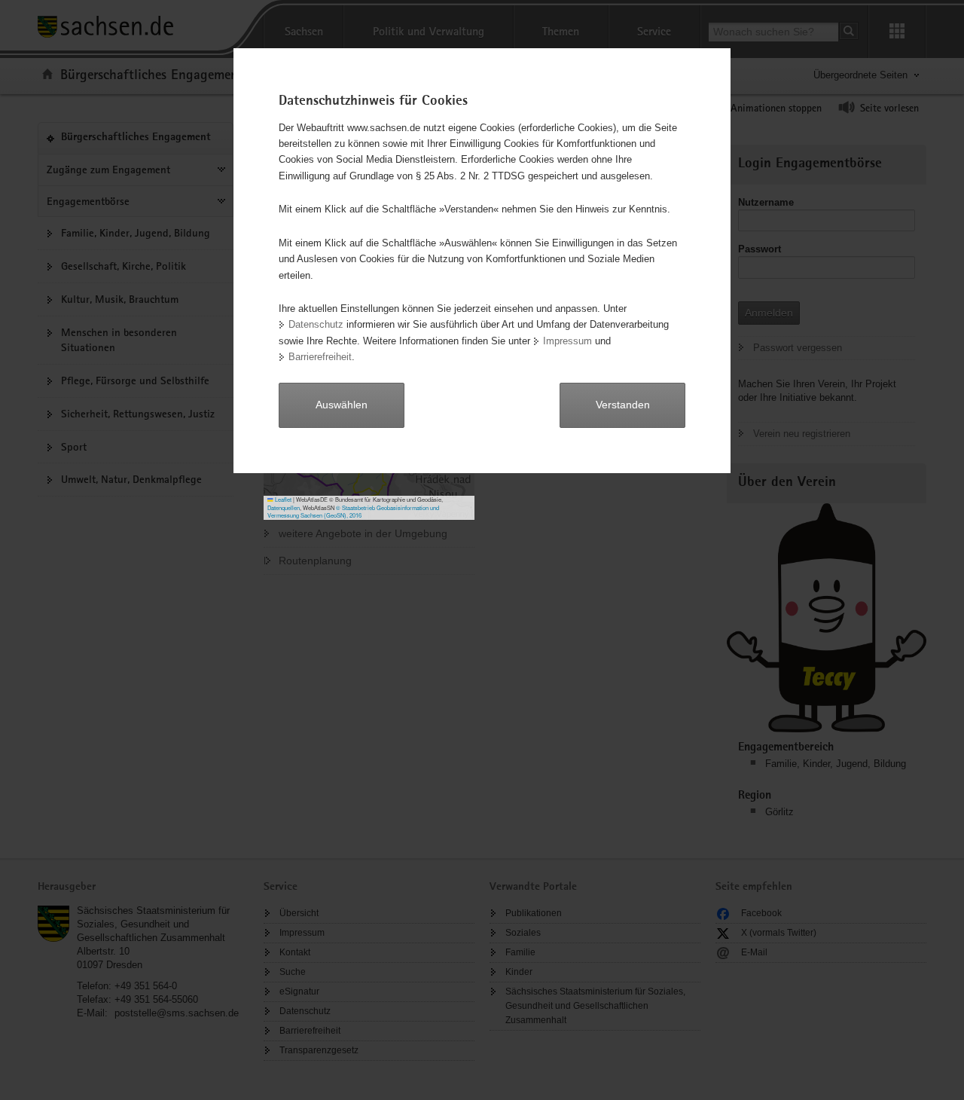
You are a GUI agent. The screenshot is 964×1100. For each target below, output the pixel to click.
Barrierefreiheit (320, 356)
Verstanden (623, 405)
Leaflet (282, 499)
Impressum (567, 341)
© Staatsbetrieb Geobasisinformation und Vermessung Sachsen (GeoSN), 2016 (353, 511)
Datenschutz (315, 324)
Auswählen (342, 405)
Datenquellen (283, 507)
